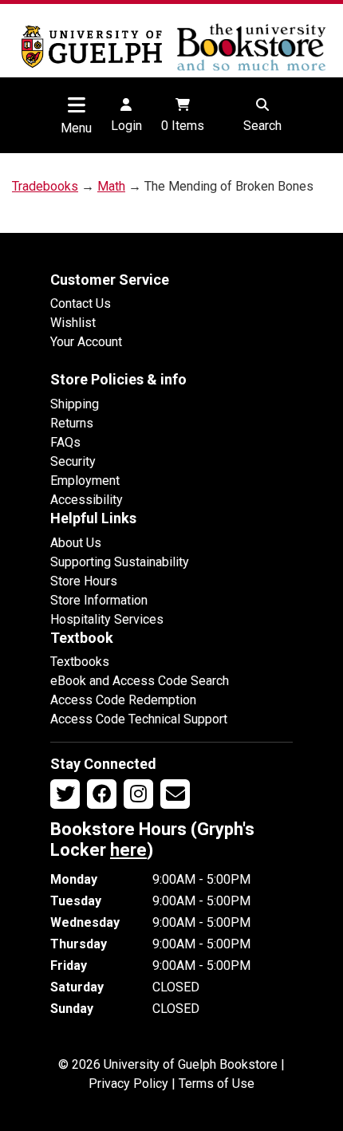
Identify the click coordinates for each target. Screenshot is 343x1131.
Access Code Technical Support (138, 719)
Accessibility (86, 499)
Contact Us (80, 303)
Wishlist (73, 322)
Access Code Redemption (123, 699)
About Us (75, 542)
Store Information (99, 600)
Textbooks (79, 661)
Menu (76, 128)
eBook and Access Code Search (139, 680)
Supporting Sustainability (119, 561)
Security (73, 461)
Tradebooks (45, 186)
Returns (71, 423)
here (128, 850)
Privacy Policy (128, 1083)
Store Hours (83, 581)
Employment (85, 480)
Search (262, 125)
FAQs (65, 442)
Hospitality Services (107, 619)
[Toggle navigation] (76, 104)
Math (111, 186)
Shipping (74, 404)
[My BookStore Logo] (92, 47)
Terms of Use (216, 1083)
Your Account (86, 341)
